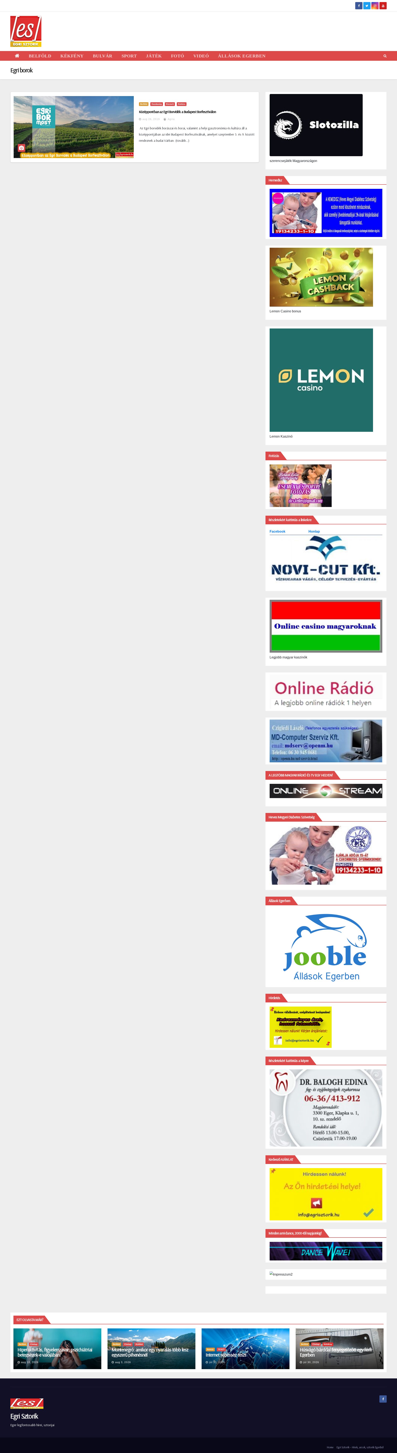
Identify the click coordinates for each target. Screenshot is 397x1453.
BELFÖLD (40, 55)
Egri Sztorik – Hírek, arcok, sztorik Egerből (360, 1447)
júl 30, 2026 (311, 1362)
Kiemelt (170, 104)
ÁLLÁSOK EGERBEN (242, 55)
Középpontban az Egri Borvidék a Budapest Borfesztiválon (177, 111)
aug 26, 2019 (151, 119)
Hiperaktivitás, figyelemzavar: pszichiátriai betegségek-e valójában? (55, 1352)
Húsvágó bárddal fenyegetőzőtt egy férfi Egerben (336, 1352)
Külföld (139, 1344)
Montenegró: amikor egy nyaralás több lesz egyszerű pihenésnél (150, 1352)
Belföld (143, 104)
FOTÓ (177, 55)
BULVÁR (102, 55)
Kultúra (181, 104)
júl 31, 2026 (217, 1362)
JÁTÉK (154, 55)
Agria (171, 119)
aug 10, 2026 (29, 1362)
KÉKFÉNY (72, 55)
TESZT (221, 1349)
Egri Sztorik (24, 1415)
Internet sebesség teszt (226, 1355)
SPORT (129, 55)
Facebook (278, 531)
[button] (385, 56)
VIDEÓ (201, 55)
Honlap (314, 531)
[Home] (17, 56)
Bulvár (210, 1349)
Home (330, 1447)
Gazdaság (157, 104)
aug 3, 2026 (123, 1362)
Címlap (33, 1344)
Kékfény (328, 1344)
